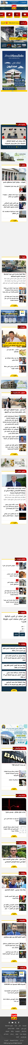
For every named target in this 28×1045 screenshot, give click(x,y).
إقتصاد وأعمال (11, 1028)
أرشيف (17, 1037)
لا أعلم (21, 631)
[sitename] (14, 1017)
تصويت (22, 634)
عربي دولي (23, 1028)
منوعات (17, 1028)
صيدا (16, 1026)
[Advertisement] (14, 106)
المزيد (14, 221)
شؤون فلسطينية (9, 1026)
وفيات (16, 1034)
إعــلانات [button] (12, 1034)
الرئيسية (24, 1026)
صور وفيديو (23, 1037)
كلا (22, 629)
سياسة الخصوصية (14, 1040)
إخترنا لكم (6, 1034)
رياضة (12, 1031)
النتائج (16, 634)
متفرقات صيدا (23, 1034)
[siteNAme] (14, 7)
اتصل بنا (6, 1040)
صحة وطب (24, 1031)
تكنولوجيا (17, 1031)
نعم (22, 626)
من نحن (21, 1040)
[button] (24, 137)
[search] (3, 8)
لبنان (20, 1026)
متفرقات (7, 1031)
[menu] (25, 8)
